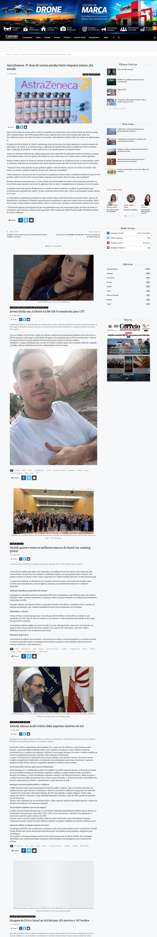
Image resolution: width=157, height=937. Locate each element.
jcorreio (48, 470)
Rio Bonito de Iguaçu (17, 473)
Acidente (14, 307)
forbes (35, 649)
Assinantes (94, 37)
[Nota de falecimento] (111, 71)
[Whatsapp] (155, 19)
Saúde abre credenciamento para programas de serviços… (130, 130)
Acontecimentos (17, 722)
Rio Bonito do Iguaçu (26, 307)
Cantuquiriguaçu (39, 470)
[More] (155, 28)
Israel (38, 846)
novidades (92, 649)
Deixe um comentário (54, 246)
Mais (106, 37)
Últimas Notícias (94, 74)
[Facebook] (155, 14)
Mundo (85, 74)
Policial (57, 37)
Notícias (79, 470)
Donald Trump (19, 846)
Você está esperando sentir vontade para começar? (147, 211)
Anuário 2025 (80, 37)
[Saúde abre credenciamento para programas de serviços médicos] (111, 131)
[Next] (146, 203)
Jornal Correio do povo (59, 470)
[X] (155, 23)
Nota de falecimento (125, 69)
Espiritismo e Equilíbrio (130, 209)
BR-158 (24, 470)
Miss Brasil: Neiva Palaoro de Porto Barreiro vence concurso (131, 160)
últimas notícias (29, 473)
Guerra (13, 916)
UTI (37, 473)
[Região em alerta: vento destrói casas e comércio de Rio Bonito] (111, 151)
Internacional (23, 916)
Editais (109, 286)
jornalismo (72, 470)
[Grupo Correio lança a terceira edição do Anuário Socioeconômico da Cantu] (111, 171)
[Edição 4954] (111, 92)
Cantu (38, 37)
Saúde (109, 304)
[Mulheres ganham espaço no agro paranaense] (111, 82)
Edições (109, 299)
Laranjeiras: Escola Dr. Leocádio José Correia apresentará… (131, 140)
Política (67, 37)
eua (27, 846)
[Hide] (156, 32)
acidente (17, 470)
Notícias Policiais (112, 295)
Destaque (110, 273)
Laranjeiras (27, 37)
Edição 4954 (122, 90)
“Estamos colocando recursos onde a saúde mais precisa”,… (131, 101)
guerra (32, 846)
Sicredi (20, 543)
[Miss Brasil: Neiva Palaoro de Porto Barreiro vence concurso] (111, 161)
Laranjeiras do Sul (75, 649)
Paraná (47, 37)
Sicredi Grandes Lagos (30, 651)
